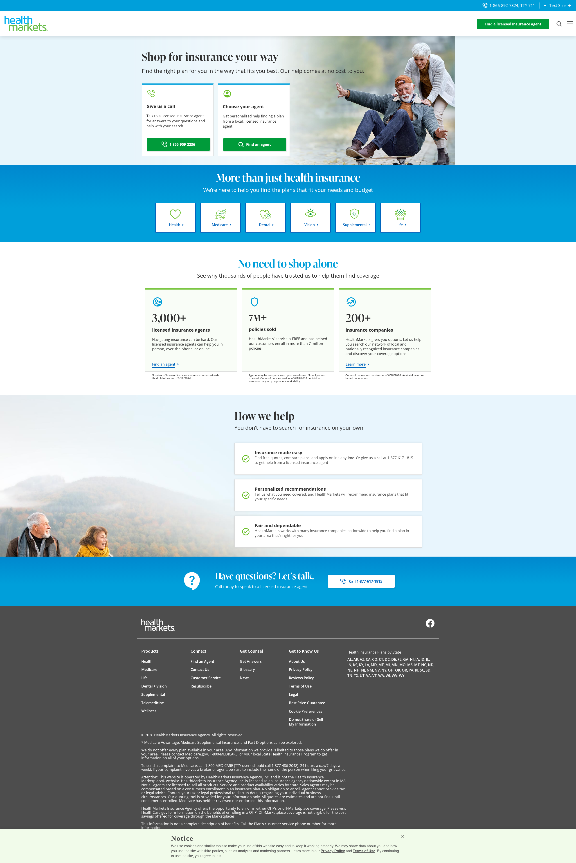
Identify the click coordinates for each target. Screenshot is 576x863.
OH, (391, 670)
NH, (357, 670)
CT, (381, 659)
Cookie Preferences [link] (305, 711)
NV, (378, 670)
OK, (398, 670)
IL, (428, 659)
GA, (406, 659)
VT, (375, 675)
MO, (403, 664)
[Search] (559, 24)
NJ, (363, 670)
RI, (417, 670)
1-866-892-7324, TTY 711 (512, 5)
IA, (417, 659)
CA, (368, 659)
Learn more (356, 364)
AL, (350, 659)
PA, (411, 670)
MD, (374, 664)
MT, (417, 664)
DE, (394, 659)
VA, (369, 675)
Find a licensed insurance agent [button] (513, 24)
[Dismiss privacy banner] (402, 836)
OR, (405, 670)
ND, (431, 664)
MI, (388, 664)
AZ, (362, 659)
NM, (370, 670)
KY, (361, 664)
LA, (367, 664)
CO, (375, 659)
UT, (362, 675)
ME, (381, 664)
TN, (350, 675)
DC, (388, 659)
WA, (381, 675)
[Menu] (570, 24)
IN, (349, 664)
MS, (410, 664)
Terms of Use (364, 851)
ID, (423, 659)
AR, (356, 659)
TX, (356, 675)
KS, (355, 664)
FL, (400, 659)
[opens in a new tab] (430, 626)
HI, (412, 659)
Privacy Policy (333, 851)
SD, (428, 670)
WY (401, 675)
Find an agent (163, 364)
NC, (424, 664)
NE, (350, 670)
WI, (388, 675)
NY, (384, 670)
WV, (395, 675)
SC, (422, 670)
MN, (395, 664)
